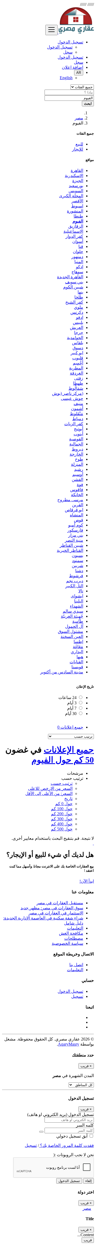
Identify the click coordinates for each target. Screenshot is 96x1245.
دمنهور (77, 256)
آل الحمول (74, 626)
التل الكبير (74, 586)
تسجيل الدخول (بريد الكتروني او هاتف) (60, 1114)
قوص (78, 520)
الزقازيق (75, 226)
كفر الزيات (73, 423)
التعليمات (75, 928)
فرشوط (76, 575)
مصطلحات (73, 938)
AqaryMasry (68, 1044)
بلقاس (77, 342)
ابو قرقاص (74, 510)
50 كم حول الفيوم (62, 760)
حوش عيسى (72, 398)
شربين (77, 565)
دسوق (78, 348)
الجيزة (77, 180)
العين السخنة (72, 636)
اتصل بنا (76, 964)
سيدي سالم (73, 611)
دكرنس (76, 312)
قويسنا (77, 667)
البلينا (78, 601)
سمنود (77, 560)
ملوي (78, 307)
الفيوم (78, 221)
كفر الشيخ (74, 302)
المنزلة (77, 464)
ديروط (77, 449)
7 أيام (72, 708)
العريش (76, 327)
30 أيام (71, 713)
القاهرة (77, 170)
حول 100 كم (62, 808)
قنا (80, 246)
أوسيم (77, 474)
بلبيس (78, 322)
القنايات (76, 662)
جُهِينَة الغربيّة (72, 616)
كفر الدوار (74, 236)
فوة (80, 484)
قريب (88, 1240)
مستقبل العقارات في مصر (60, 903)
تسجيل (77, 996)
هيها (80, 656)
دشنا (79, 570)
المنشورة (75, 211)
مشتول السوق (70, 631)
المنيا (78, 261)
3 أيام (72, 703)
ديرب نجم (74, 581)
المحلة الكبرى (71, 196)
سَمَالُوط (76, 388)
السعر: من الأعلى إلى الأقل (49, 793)
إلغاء (88, 1181)
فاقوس (76, 489)
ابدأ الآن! (86, 881)
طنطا (78, 216)
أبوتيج (78, 429)
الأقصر (77, 201)
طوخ (79, 459)
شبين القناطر (71, 545)
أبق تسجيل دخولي (72, 1136)
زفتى (78, 378)
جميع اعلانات (70, 727)
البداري (77, 651)
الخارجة (76, 454)
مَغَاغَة (78, 646)
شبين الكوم (73, 287)
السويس (76, 190)
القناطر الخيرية (70, 550)
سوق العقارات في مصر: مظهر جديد (52, 908)
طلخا (78, 297)
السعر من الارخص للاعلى (50, 788)
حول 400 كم (62, 824)
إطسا (78, 641)
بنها (80, 292)
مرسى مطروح (70, 499)
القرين (77, 505)
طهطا (78, 383)
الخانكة (77, 494)
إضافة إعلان (72, 67)
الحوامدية (75, 337)
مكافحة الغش (71, 933)
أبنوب (78, 434)
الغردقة (76, 373)
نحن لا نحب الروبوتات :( (73, 1154)
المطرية (76, 368)
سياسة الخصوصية (67, 943)
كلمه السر (85, 1125)
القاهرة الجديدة (70, 277)
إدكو (79, 266)
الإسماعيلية (73, 231)
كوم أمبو (75, 525)
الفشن (77, 479)
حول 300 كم (62, 819)
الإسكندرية (74, 175)
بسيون (77, 555)
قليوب (77, 358)
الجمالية (76, 444)
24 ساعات (67, 697)
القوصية (76, 439)
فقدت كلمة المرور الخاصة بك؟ (66, 1145)
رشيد (78, 469)
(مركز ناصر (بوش (67, 393)
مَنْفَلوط (76, 413)
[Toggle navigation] (51, 30)
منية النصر (74, 540)
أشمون (77, 408)
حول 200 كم (62, 814)
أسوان (77, 241)
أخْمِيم (78, 363)
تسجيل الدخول (60, 47)
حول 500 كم (62, 829)
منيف (78, 403)
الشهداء (76, 606)
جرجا (78, 332)
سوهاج (77, 272)
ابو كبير (77, 353)
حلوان (78, 251)
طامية (77, 621)
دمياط (77, 418)
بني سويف (74, 282)
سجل (68, 52)
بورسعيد (76, 185)
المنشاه (76, 515)
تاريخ (68, 798)
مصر (79, 118)
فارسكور (75, 530)
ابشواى (77, 596)
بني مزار (75, 535)
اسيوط (77, 206)
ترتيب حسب (62, 783)
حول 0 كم (64, 803)
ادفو (79, 317)
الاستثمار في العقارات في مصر (56, 913)
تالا (80, 591)
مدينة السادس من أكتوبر (61, 672)
